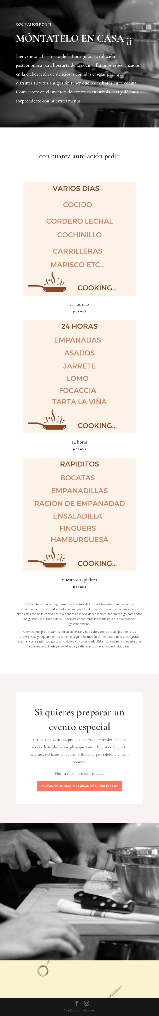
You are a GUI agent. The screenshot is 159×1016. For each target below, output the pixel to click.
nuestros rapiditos (79, 580)
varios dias (79, 304)
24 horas (79, 442)
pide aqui (79, 449)
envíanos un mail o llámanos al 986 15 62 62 (79, 786)
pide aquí (79, 311)
